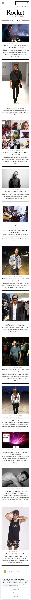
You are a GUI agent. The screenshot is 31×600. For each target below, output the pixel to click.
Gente (10, 276)
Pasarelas (10, 106)
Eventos (10, 323)
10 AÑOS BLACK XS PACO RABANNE (15, 325)
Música (11, 189)
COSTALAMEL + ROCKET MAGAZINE (15, 554)
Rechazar (15, 593)
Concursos (10, 43)
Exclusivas (11, 228)
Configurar (15, 596)
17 (23, 571)
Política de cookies (13, 585)
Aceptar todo (15, 589)
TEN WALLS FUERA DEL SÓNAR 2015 (15, 191)
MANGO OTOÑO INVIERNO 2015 (15, 108)
